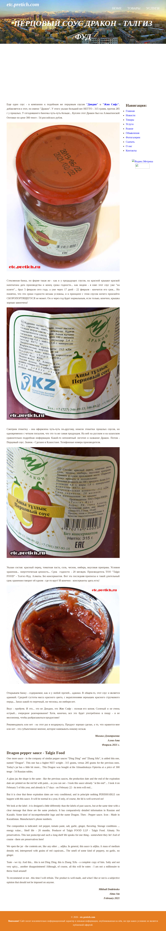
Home (117, 8)
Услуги (152, 8)
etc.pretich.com (23, 4)
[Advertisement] (83, 73)
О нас (129, 146)
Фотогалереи (133, 137)
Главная (130, 111)
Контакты (131, 150)
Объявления (132, 133)
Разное (129, 128)
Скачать (130, 141)
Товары (133, 8)
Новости (130, 115)
